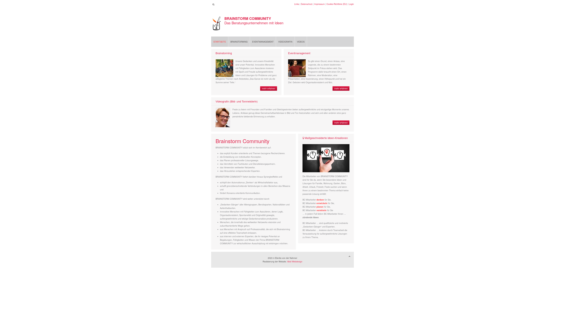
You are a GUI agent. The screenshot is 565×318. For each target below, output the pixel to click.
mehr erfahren (268, 88)
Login (351, 4)
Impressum (319, 4)
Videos (301, 41)
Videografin (285, 41)
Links (296, 4)
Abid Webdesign (294, 261)
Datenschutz (307, 4)
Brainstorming (239, 41)
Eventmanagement (263, 41)
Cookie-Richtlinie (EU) (336, 4)
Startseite (219, 41)
